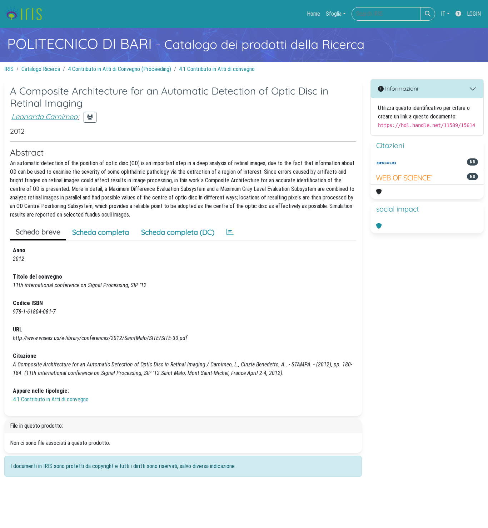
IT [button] (443, 13)
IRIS (9, 69)
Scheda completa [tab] (100, 232)
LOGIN (474, 13)
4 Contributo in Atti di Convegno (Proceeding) (119, 69)
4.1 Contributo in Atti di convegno (217, 69)
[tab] (230, 232)
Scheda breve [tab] (38, 231)
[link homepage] (26, 14)
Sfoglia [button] (334, 13)
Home (313, 13)
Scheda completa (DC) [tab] (177, 232)
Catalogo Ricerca (40, 69)
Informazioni (401, 88)
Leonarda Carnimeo (44, 116)
